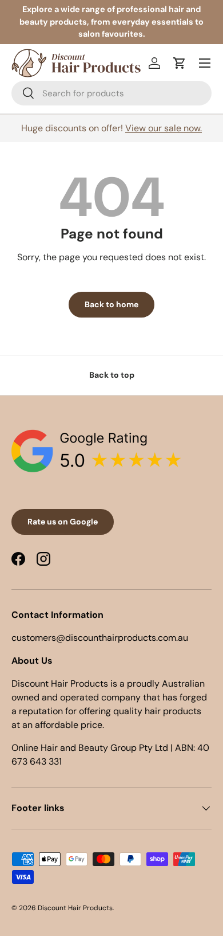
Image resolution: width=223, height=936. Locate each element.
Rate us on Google (62, 521)
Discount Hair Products (75, 907)
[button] (179, 63)
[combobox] (111, 93)
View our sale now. (163, 128)
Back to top (111, 375)
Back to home (111, 304)
